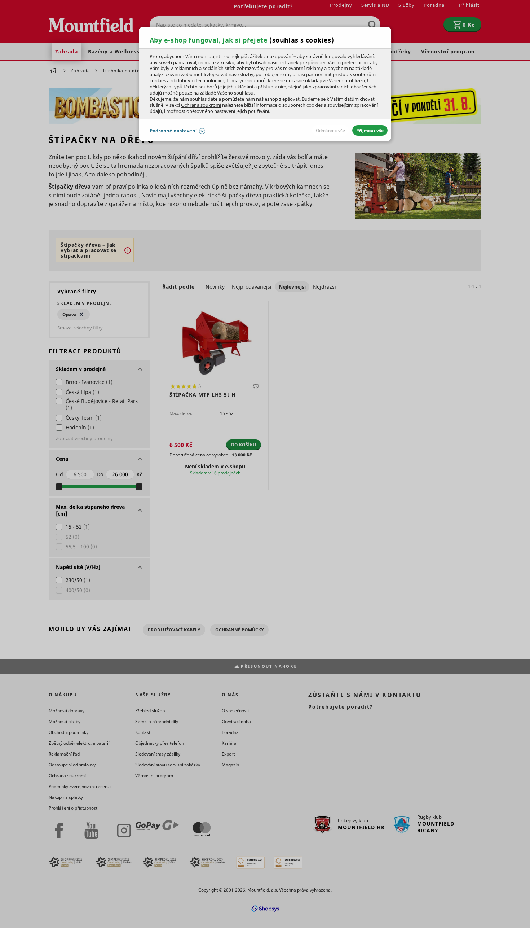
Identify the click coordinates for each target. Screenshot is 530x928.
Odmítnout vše (330, 130)
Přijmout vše (370, 130)
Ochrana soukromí (201, 105)
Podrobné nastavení (173, 130)
